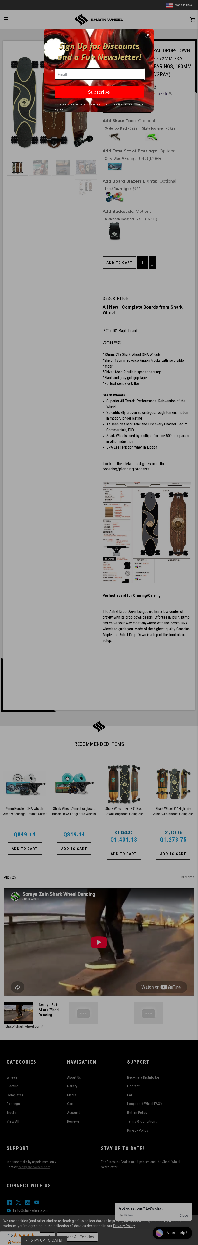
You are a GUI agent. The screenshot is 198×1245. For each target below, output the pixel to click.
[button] (148, 35)
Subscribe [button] (99, 92)
